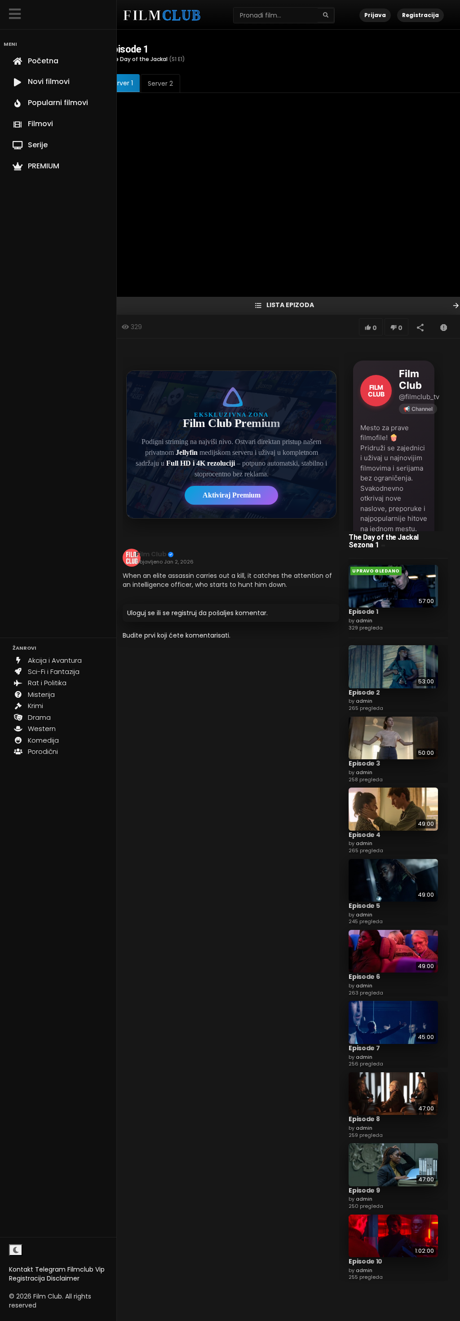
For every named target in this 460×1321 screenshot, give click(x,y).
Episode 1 (363, 611)
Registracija (27, 1278)
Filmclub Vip (86, 1269)
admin (364, 620)
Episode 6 (364, 976)
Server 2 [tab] (160, 83)
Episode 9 (364, 1190)
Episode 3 (364, 763)
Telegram (50, 1269)
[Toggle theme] (15, 1250)
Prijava (375, 15)
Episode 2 (364, 692)
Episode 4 (364, 834)
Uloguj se (141, 612)
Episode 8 (364, 1118)
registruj (184, 612)
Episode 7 (364, 1048)
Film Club (151, 554)
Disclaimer (63, 1278)
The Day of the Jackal (138, 59)
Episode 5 (364, 905)
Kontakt (21, 1269)
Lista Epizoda (289, 304)
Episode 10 (365, 1261)
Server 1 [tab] (121, 83)
